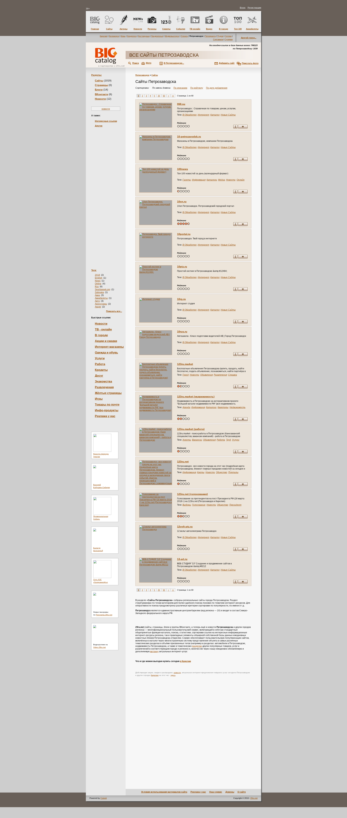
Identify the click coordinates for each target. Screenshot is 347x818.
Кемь (123, 36)
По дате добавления (216, 88)
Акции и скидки (106, 341)
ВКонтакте (101, 94)
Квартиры (223, 407)
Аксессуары (101, 304)
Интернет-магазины (109, 346)
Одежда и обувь (106, 352)
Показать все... (114, 311)
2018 (97, 275)
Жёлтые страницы (108, 393)
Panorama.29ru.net (104, 615)
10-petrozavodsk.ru (189, 136)
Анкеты (187, 440)
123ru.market (185, 364)
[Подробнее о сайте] (155, 115)
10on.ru (182, 201)
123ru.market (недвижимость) (196, 396)
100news (182, 169)
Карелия (103, 36)
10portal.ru (183, 234)
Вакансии (197, 440)
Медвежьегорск (172, 36)
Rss (97, 286)
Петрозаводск (142, 75)
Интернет (203, 115)
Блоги (99, 89)
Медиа (221, 180)
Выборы (187, 505)
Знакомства (103, 381)
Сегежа (228, 36)
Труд (228, 440)
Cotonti (103, 798)
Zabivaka (99, 292)
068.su (181, 104)
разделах (197, 646)
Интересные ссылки (106, 121)
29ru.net (254, 798)
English (98, 278)
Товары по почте (107, 404)
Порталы (233, 472)
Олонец (184, 36)
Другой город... (248, 38)
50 (164, 96)
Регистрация (254, 8)
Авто (97, 301)
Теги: (94, 270)
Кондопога (131, 36)
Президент (235, 505)
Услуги (100, 358)
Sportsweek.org (102, 289)
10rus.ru (182, 331)
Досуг (99, 375)
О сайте (241, 792)
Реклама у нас (105, 416)
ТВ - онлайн (103, 329)
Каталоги (212, 180)
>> (173, 96)
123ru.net (183, 461)
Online (98, 283)
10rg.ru (181, 299)
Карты (200, 472)
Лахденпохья (157, 36)
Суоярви (229, 39)
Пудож (220, 36)
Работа (100, 364)
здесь (173, 675)
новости (106, 109)
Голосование (198, 505)
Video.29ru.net (99, 647)
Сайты (99, 80)
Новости (100, 98)
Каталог (215, 115)
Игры (99, 398)
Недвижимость (237, 407)
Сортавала (218, 39)
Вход (242, 8)
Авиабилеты (101, 298)
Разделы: (96, 75)
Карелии (154, 675)
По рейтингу (196, 88)
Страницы (101, 85)
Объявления (206, 375)
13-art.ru (182, 559)
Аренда (186, 407)
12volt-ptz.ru (185, 526)
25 (159, 96)
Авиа (97, 295)
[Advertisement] (105, 192)
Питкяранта (210, 36)
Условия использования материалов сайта (164, 792)
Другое (98, 126)
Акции (98, 307)
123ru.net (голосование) (192, 494)
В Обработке (190, 115)
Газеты (187, 180)
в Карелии (185, 661)
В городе (101, 335)
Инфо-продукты (106, 410)
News (97, 281)
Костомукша (143, 36)
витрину (154, 651)
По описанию (180, 88)
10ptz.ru (182, 266)
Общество (221, 472)
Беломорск (114, 36)
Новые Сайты (228, 115)
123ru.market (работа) (191, 429)
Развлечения (104, 387)
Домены (229, 792)
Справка (232, 375)
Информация (198, 180)
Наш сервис (215, 792)
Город (186, 375)
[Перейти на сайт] (243, 127)
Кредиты (101, 369)
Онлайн (241, 180)
